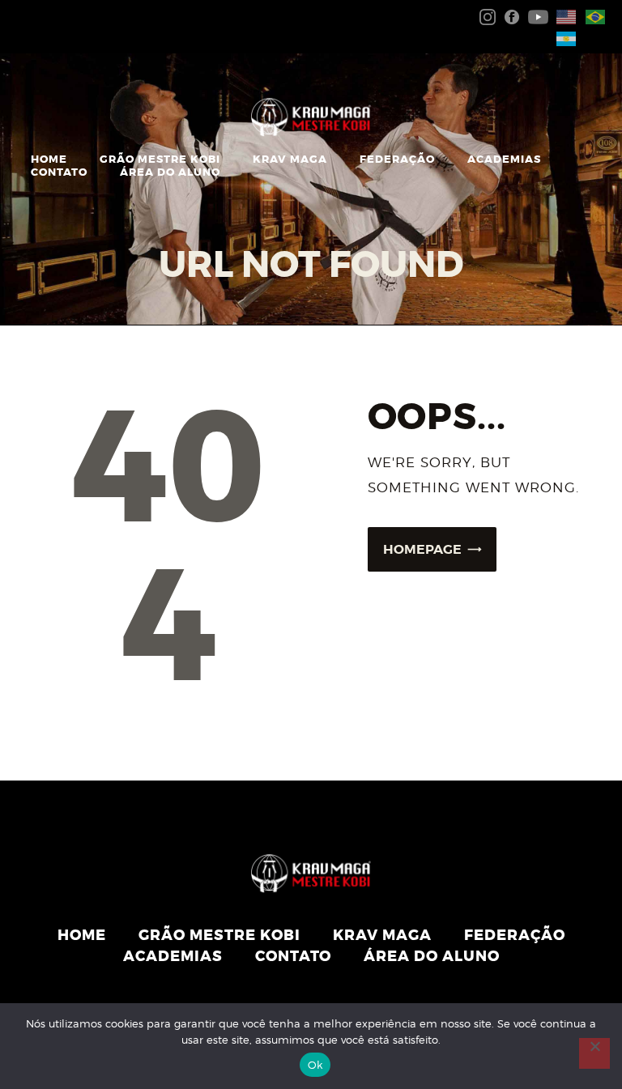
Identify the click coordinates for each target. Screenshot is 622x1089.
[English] (562, 16)
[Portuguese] (592, 16)
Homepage (422, 549)
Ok (315, 1064)
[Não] (594, 1053)
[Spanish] (562, 37)
